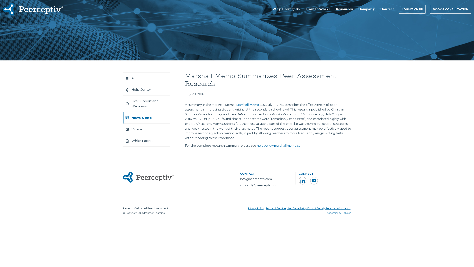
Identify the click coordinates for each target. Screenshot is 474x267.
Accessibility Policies (339, 213)
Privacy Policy (256, 208)
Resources (344, 9)
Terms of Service (276, 208)
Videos (136, 129)
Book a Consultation (450, 9)
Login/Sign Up (412, 9)
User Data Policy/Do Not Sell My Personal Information (319, 208)
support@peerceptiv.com (259, 185)
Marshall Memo (247, 105)
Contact (387, 9)
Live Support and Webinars (145, 103)
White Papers (142, 141)
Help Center (141, 89)
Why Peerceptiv (286, 9)
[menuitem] (286, 9)
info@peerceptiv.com (256, 179)
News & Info (141, 118)
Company (366, 9)
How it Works (318, 9)
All (133, 78)
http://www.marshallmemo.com (280, 145)
